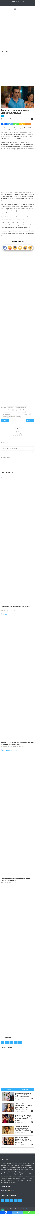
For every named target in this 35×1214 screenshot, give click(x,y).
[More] (28, 124)
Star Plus (4, 416)
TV (2, 116)
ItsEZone (13, 610)
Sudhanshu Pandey (14, 416)
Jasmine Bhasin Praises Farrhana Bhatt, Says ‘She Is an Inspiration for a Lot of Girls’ (23, 1117)
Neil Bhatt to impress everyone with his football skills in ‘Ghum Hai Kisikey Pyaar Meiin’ (17, 743)
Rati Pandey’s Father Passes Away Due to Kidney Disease (15, 607)
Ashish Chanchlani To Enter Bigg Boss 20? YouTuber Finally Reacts (23, 1128)
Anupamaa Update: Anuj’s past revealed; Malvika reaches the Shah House (15, 879)
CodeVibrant (26, 1208)
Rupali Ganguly (26, 414)
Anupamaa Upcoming (7, 412)
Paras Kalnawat (6, 414)
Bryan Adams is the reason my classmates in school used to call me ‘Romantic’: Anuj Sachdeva (30, 420)
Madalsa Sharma (20, 412)
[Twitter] (10, 124)
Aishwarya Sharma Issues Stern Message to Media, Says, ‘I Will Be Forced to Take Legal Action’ (23, 1106)
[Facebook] (4, 124)
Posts (9, 1089)
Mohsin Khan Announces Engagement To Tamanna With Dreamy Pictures (23, 1094)
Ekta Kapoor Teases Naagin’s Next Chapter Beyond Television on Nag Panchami (23, 1140)
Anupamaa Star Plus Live (20, 410)
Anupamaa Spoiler (7, 410)
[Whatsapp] (16, 124)
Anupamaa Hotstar (21, 407)
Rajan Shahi (16, 414)
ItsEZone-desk (15, 119)
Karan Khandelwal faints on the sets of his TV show (6, 420)
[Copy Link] (22, 124)
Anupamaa (10, 407)
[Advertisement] (17, 29)
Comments (25, 1089)
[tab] (9, 1089)
